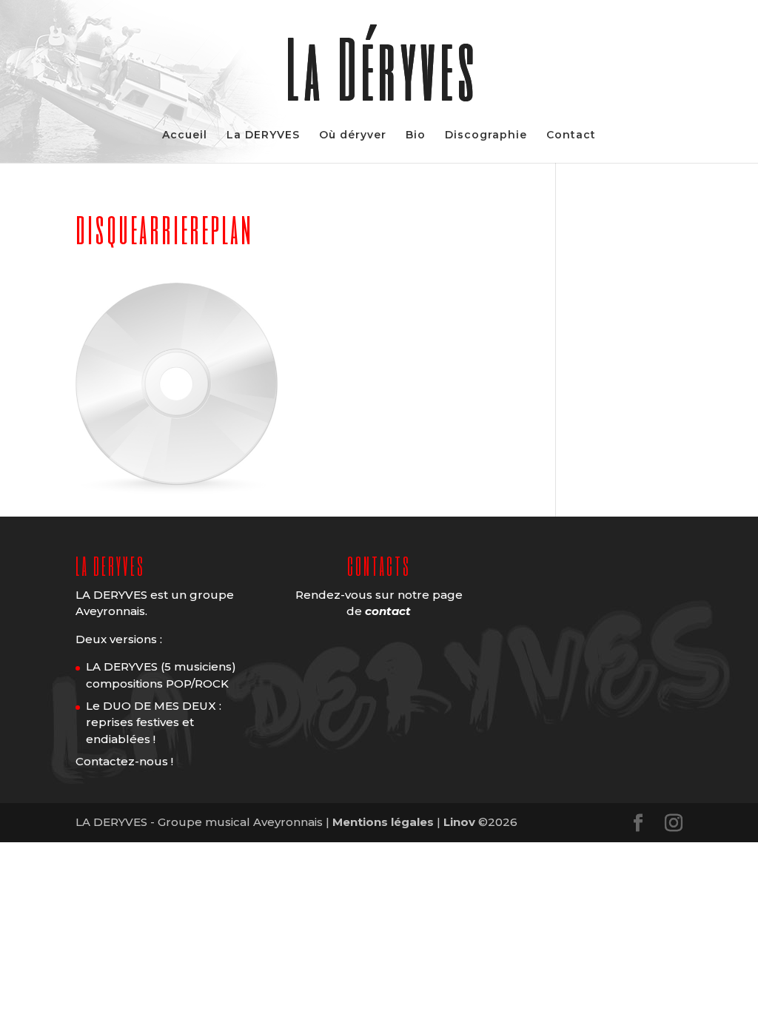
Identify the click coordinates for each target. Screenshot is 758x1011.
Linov (459, 822)
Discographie (486, 135)
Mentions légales (383, 822)
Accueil (184, 135)
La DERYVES (263, 135)
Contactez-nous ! (124, 761)
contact (388, 611)
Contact (571, 135)
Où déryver (352, 135)
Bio (416, 135)
